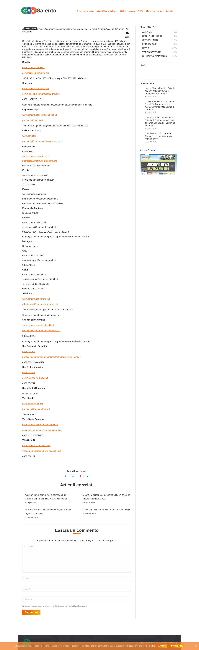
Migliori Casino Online (106, 11)
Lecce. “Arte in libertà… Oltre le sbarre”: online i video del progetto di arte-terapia (160, 91)
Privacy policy (176, 646)
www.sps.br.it (28, 351)
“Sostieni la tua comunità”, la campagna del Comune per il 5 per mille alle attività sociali (46, 497)
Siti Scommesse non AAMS (131, 11)
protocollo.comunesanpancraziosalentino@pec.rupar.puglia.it (51, 357)
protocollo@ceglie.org (32, 120)
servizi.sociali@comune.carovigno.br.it (40, 94)
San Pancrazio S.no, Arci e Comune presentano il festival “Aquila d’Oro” (159, 136)
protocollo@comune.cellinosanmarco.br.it (42, 141)
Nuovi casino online (85, 11)
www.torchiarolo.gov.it (32, 403)
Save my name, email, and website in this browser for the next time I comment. (56, 606)
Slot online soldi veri (154, 11)
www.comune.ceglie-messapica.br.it (39, 115)
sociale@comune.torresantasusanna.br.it (41, 430)
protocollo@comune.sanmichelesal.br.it (41, 330)
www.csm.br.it (28, 136)
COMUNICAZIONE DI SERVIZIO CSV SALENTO (107, 510)
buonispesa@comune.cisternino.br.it (39, 161)
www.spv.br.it (28, 372)
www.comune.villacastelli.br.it (36, 445)
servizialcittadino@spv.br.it (35, 378)
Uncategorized (30, 29)
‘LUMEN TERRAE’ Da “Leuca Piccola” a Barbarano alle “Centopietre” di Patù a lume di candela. (159, 105)
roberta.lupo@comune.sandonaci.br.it (40, 304)
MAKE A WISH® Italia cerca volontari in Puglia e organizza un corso (48, 512)
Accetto (162, 646)
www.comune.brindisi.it (33, 67)
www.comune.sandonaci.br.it (36, 299)
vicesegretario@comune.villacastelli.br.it (41, 451)
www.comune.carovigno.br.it (35, 88)
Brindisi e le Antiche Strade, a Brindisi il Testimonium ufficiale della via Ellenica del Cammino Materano (160, 121)
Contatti (169, 11)
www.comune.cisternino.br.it (35, 156)
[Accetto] (195, 646)
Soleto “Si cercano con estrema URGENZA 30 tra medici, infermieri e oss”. (106, 497)
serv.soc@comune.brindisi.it (35, 73)
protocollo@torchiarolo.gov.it (36, 409)
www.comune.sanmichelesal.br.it (38, 325)
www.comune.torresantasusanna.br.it (40, 424)
